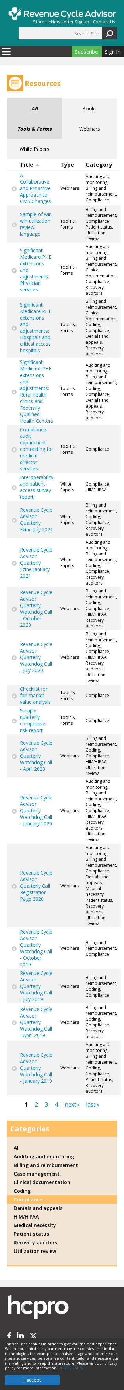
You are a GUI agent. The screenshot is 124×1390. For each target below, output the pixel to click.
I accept (32, 1380)
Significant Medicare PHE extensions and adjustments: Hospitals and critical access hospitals (35, 327)
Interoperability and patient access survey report (36, 487)
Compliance (28, 1199)
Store (38, 22)
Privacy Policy (71, 1368)
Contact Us (104, 22)
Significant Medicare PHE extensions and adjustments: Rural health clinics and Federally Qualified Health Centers (36, 391)
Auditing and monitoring (44, 1156)
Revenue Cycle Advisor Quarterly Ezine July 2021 (36, 520)
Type (67, 164)
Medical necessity (35, 1225)
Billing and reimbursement (46, 1165)
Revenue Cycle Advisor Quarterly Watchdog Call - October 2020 (36, 608)
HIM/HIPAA (26, 1216)
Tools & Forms (34, 128)
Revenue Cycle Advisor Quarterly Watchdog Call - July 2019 (36, 986)
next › (72, 1104)
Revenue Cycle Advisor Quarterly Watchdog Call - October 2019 (36, 948)
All (34, 108)
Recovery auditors (35, 1242)
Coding (22, 1191)
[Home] (62, 13)
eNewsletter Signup (68, 22)
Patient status (31, 1234)
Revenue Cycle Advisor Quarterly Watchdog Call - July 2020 (36, 657)
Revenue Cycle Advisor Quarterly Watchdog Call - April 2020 (36, 756)
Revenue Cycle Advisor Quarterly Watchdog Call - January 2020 (36, 810)
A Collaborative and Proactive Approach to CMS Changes (35, 188)
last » (93, 1104)
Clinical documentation (42, 1182)
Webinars (89, 128)
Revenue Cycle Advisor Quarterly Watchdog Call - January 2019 (36, 1068)
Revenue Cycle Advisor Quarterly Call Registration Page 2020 (36, 885)
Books (89, 108)
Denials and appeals (38, 1208)
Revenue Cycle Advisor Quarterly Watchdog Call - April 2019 (36, 1022)
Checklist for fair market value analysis (35, 695)
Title (26, 164)
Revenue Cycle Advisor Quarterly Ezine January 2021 (36, 562)
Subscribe (86, 51)
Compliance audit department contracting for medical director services (36, 449)
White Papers (34, 149)
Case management (37, 1173)
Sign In (113, 51)
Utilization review (35, 1251)
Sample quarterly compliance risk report (32, 720)
